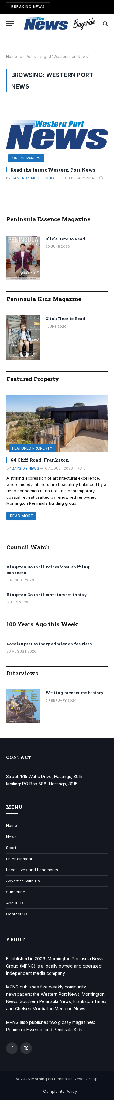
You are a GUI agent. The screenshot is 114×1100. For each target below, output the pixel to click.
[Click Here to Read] (23, 258)
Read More (21, 515)
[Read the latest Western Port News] (57, 133)
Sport (11, 847)
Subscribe (15, 891)
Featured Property (32, 448)
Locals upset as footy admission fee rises (49, 644)
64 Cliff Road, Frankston (40, 460)
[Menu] (10, 23)
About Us (14, 903)
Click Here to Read (65, 239)
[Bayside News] (60, 23)
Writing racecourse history (74, 692)
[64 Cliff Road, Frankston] (57, 423)
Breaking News (28, 7)
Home (11, 825)
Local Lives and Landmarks (32, 869)
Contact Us (16, 913)
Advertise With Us (23, 880)
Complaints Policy (60, 1091)
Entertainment (19, 858)
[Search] (105, 23)
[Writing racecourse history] (23, 706)
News (11, 836)
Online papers (26, 158)
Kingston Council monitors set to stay (46, 594)
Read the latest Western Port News (52, 170)
